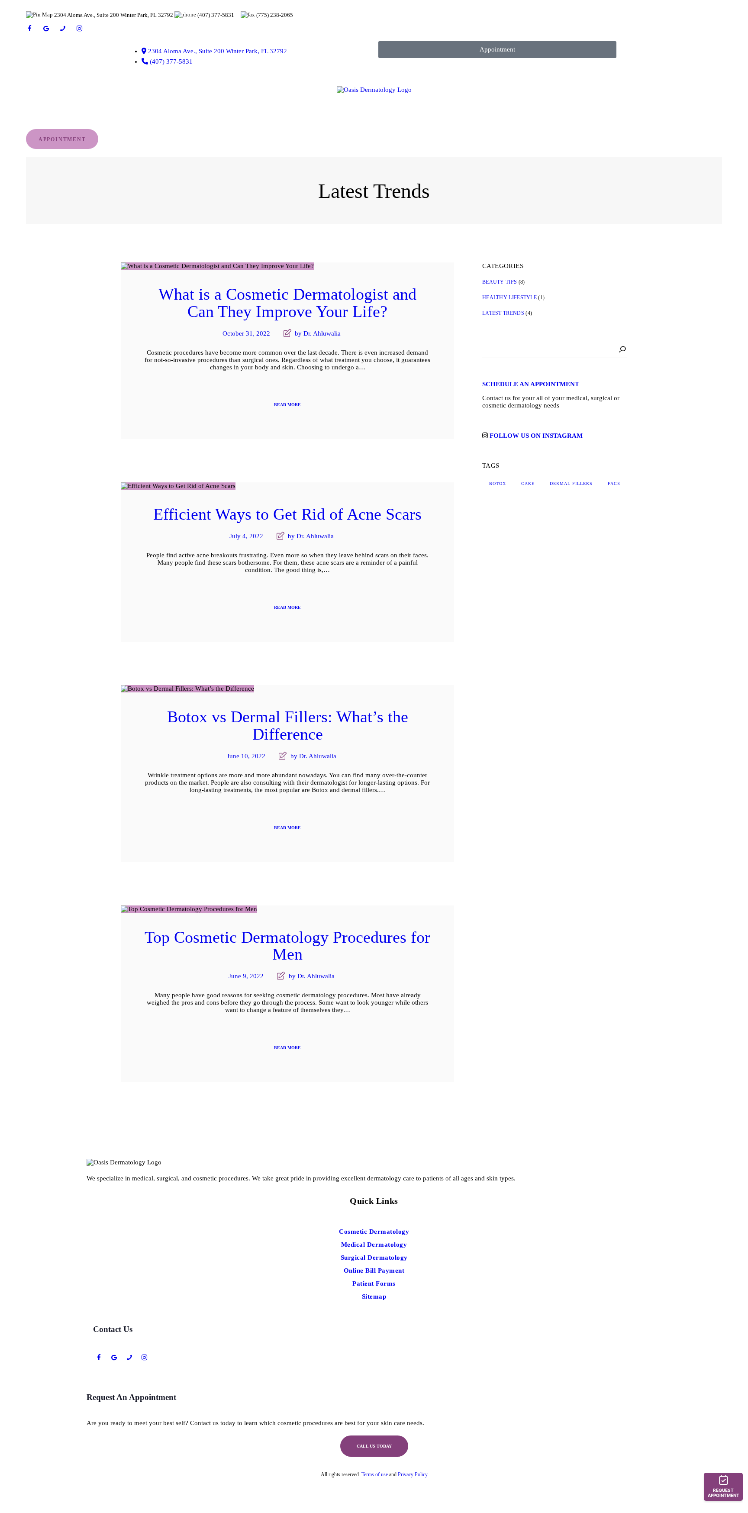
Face (614, 483)
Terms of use (374, 1474)
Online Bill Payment (374, 1270)
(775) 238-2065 (274, 15)
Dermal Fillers (571, 483)
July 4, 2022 (246, 536)
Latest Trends (503, 313)
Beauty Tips (499, 282)
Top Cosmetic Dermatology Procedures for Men (287, 946)
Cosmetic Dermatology (374, 1231)
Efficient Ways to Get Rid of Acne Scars (287, 514)
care (528, 483)
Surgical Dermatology (374, 1257)
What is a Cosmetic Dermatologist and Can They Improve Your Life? (287, 303)
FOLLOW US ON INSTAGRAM (536, 435)
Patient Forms (374, 1283)
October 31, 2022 (246, 333)
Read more (287, 404)
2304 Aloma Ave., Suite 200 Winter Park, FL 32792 (113, 15)
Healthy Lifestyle (509, 297)
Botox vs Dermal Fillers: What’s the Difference (287, 725)
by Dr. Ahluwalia (317, 333)
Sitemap (374, 1296)
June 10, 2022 (246, 756)
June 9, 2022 (246, 976)
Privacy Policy (413, 1474)
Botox (497, 483)
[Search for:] (554, 348)
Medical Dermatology (374, 1244)
